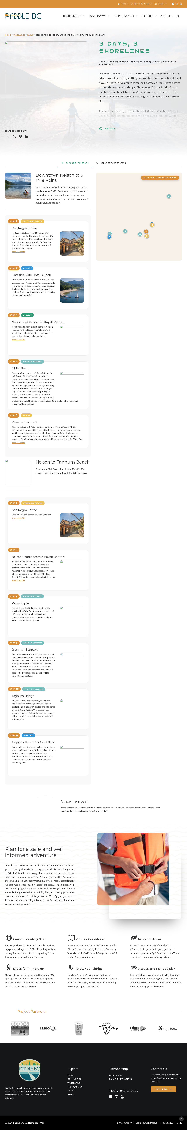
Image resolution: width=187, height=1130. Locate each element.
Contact (161, 4)
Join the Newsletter (120, 1079)
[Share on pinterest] (20, 136)
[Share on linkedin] (27, 136)
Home (123, 4)
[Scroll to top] (181, 1118)
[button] (173, 4)
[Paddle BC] (23, 16)
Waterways (98, 16)
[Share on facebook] (8, 136)
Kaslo (30, 35)
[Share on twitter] (14, 136)
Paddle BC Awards (142, 4)
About (165, 16)
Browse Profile (18, 252)
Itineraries (19, 35)
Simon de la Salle (175, 1123)
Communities (72, 16)
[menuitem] (123, 3)
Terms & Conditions (146, 1122)
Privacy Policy (124, 1122)
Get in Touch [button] (164, 1089)
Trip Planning (124, 16)
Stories (148, 16)
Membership (115, 1075)
